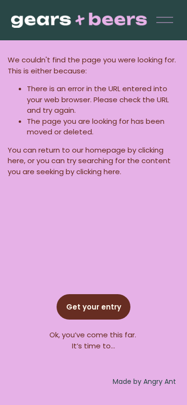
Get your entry (93, 307)
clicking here (98, 172)
